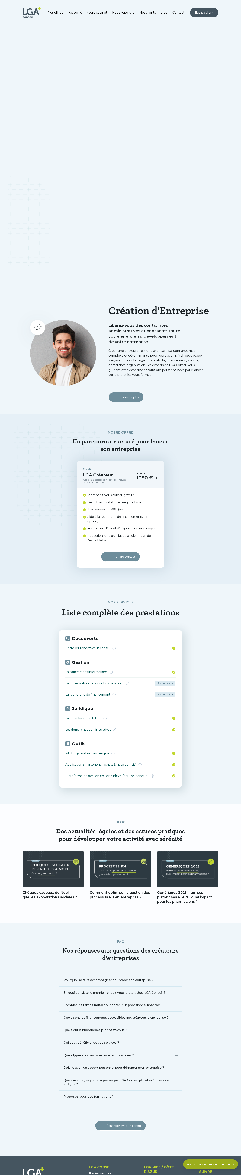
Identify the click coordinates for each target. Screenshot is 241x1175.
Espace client (204, 12)
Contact (178, 12)
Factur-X (75, 12)
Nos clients (148, 12)
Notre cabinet (96, 12)
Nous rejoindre (123, 12)
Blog (164, 12)
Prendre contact (124, 556)
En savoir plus (129, 397)
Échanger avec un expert (124, 1125)
